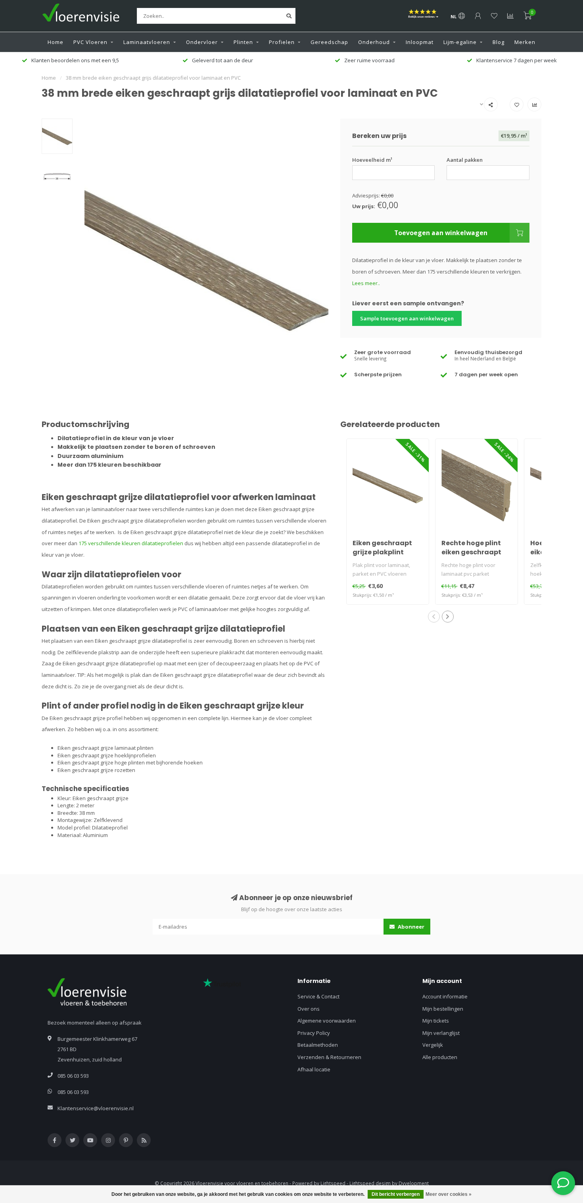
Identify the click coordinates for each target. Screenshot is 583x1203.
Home (55, 42)
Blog (498, 42)
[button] (434, 617)
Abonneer (410, 926)
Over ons (308, 1008)
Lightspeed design (370, 1183)
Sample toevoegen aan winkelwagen (407, 318)
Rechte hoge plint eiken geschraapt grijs (471, 552)
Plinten (243, 42)
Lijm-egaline (460, 42)
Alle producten (439, 1057)
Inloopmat (419, 42)
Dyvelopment (414, 1183)
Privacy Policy (313, 1032)
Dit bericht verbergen (396, 1194)
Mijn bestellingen (442, 1008)
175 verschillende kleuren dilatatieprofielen (131, 543)
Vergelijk (432, 1044)
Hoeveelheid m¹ (372, 159)
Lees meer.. (366, 283)
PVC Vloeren (90, 42)
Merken (524, 42)
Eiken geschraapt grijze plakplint (382, 547)
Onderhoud (374, 42)
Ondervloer (202, 42)
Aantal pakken (465, 159)
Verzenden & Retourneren (329, 1057)
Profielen (282, 42)
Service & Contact (318, 996)
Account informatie (445, 996)
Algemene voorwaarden (326, 1020)
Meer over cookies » (449, 1194)
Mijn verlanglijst (441, 1032)
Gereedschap (329, 42)
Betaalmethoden (317, 1044)
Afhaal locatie (313, 1069)
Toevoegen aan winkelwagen (440, 232)
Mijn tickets (435, 1020)
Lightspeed (332, 1183)
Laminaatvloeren (146, 42)
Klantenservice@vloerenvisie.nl (96, 1108)
